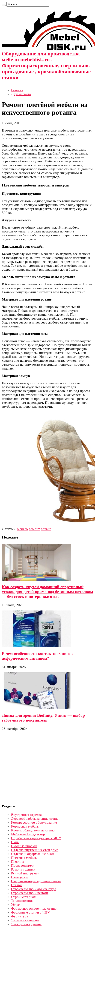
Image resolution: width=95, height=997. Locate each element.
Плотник (17, 861)
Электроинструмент (26, 924)
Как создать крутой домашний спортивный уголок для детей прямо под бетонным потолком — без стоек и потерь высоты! (47, 591)
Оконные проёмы (24, 846)
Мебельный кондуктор (28, 834)
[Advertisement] (40, 767)
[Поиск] (4, 5)
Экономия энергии (25, 920)
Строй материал (23, 897)
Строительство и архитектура (33, 889)
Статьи (16, 885)
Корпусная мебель (25, 826)
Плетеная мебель (24, 857)
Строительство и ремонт (29, 893)
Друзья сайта (21, 94)
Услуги (16, 904)
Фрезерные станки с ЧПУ (30, 912)
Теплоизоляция (22, 900)
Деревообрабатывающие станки (35, 818)
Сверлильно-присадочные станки (36, 881)
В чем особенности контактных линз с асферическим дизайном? (37, 656)
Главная (17, 90)
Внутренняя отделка (26, 815)
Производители (22, 865)
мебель (22, 529)
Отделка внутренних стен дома (34, 850)
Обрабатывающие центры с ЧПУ (36, 838)
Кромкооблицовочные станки (33, 830)
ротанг (46, 529)
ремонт (34, 529)
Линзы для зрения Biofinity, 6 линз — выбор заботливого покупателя (43, 717)
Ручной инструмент (26, 873)
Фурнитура (19, 916)
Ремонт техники (23, 869)
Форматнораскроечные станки (34, 908)
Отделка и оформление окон (32, 854)
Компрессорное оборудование (34, 822)
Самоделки (19, 877)
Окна (15, 842)
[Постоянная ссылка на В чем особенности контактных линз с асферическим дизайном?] (36, 646)
